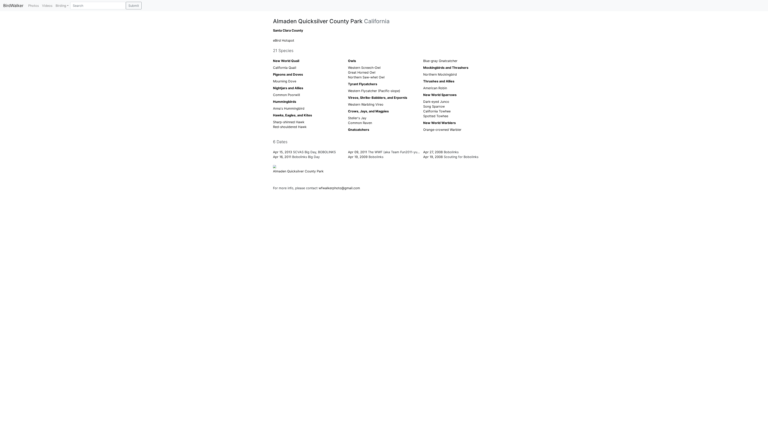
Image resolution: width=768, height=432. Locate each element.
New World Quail (286, 61)
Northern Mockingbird (440, 74)
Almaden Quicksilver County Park (298, 171)
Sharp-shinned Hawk (288, 122)
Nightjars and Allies (288, 88)
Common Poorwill (286, 95)
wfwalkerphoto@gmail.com (339, 188)
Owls (352, 61)
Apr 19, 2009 (358, 157)
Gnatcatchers (358, 130)
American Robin (435, 88)
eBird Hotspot (283, 40)
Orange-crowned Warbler (442, 130)
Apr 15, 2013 (282, 152)
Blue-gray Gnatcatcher (440, 61)
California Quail (284, 68)
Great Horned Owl (361, 72)
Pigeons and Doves (288, 74)
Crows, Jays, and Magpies (368, 111)
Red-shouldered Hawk (290, 127)
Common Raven (360, 123)
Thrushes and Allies (438, 81)
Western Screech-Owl (364, 68)
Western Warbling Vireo (365, 104)
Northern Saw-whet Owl (366, 77)
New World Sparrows (440, 95)
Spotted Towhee (435, 116)
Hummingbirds (284, 102)
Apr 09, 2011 (357, 152)
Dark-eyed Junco (436, 102)
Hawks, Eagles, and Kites (292, 115)
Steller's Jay (357, 118)
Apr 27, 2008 (433, 152)
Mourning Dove (284, 81)
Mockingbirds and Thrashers (445, 68)
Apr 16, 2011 (282, 157)
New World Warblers (439, 123)
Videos (47, 6)
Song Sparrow (434, 106)
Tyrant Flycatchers (362, 84)
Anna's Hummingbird (288, 108)
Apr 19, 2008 (433, 157)
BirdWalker (13, 5)
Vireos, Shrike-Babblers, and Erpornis (377, 98)
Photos (33, 6)
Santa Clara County (288, 30)
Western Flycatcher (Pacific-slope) (374, 91)
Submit (133, 6)
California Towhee (437, 111)
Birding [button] (61, 6)
